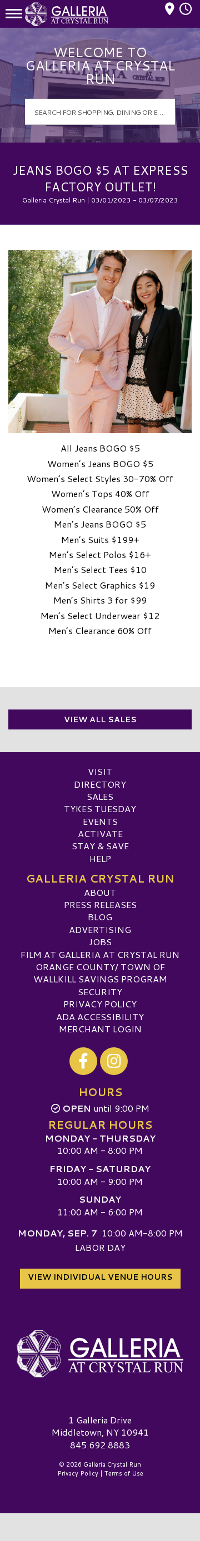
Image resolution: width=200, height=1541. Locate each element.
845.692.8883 (100, 1445)
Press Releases (100, 904)
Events (100, 821)
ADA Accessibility (100, 1016)
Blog (100, 916)
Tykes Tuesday (100, 808)
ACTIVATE (100, 833)
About (100, 892)
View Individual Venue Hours (100, 1277)
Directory (100, 784)
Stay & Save (100, 845)
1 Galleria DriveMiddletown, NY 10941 (100, 1425)
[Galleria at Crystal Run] (100, 1354)
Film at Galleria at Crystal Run (100, 954)
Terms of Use (123, 1473)
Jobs (100, 941)
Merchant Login (100, 1028)
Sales (100, 796)
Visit (100, 771)
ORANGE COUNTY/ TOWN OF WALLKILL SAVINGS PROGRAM (100, 972)
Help (100, 858)
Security (100, 991)
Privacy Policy (100, 1003)
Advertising (100, 929)
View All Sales (100, 719)
